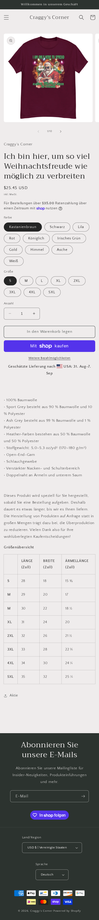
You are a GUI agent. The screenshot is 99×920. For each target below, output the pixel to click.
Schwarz (57, 227)
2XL (77, 281)
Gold (13, 250)
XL (58, 281)
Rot (12, 238)
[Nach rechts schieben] (60, 131)
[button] (6, 17)
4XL (32, 292)
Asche (62, 250)
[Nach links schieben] (38, 131)
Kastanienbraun (23, 227)
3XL (12, 292)
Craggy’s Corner (41, 910)
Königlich (36, 238)
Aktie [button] (14, 695)
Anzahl (8, 303)
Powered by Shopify (67, 910)
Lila (81, 227)
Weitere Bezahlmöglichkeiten (49, 358)
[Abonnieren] (83, 796)
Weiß (13, 261)
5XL (51, 292)
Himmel (37, 250)
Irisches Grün (69, 238)
